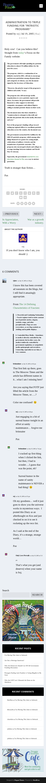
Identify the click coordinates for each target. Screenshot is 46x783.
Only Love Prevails (23, 555)
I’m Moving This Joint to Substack (15, 655)
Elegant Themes (19, 780)
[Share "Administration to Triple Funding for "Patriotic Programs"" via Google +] (16, 193)
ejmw (15, 281)
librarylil (10, 709)
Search (5, 590)
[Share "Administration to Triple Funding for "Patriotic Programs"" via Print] (25, 197)
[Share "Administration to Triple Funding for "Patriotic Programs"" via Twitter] (12, 193)
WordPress (36, 780)
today (21, 52)
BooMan (10, 700)
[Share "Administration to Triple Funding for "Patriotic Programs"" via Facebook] (8, 193)
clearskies (10, 719)
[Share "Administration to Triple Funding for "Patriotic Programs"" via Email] (21, 197)
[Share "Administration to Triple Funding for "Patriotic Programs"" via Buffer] (34, 193)
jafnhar (9, 729)
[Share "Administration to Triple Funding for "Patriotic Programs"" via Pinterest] (25, 193)
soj (18, 33)
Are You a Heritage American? (14, 660)
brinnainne (17, 364)
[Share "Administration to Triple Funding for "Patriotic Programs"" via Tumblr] (21, 193)
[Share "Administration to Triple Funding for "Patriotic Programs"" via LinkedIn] (29, 193)
